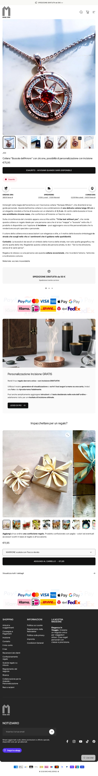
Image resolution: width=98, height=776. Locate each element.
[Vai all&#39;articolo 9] (86, 525)
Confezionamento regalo (10, 658)
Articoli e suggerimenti (8, 626)
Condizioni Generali (35, 643)
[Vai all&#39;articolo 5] (46, 525)
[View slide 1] (45, 288)
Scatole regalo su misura (10, 664)
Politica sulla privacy (35, 635)
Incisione (6, 637)
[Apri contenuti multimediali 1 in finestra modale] (67, 434)
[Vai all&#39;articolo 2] (16, 525)
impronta (31, 639)
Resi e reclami (8, 687)
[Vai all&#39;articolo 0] (6, 525)
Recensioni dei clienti (11, 653)
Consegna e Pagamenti (8, 632)
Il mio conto (8, 645)
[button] (9, 142)
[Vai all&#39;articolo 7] (66, 525)
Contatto (6, 641)
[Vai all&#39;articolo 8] (76, 525)
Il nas (5, 649)
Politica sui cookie (34, 625)
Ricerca (6, 675)
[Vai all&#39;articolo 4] (36, 525)
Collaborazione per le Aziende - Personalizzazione (12, 681)
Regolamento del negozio (10, 670)
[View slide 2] (49, 288)
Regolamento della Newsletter (35, 630)
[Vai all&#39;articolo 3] (26, 525)
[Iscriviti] (51, 731)
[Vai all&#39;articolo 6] (56, 525)
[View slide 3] (52, 288)
